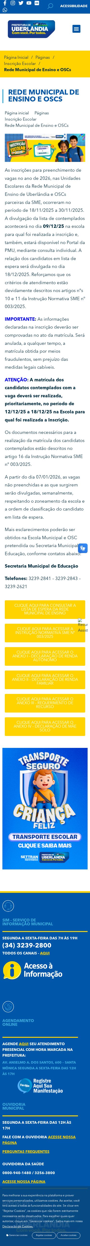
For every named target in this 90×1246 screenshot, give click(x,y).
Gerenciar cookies (18, 1235)
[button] (76, 29)
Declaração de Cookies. (17, 1226)
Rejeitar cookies (44, 1235)
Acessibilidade (74, 6)
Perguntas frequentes (25, 1152)
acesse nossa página (23, 1182)
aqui (45, 953)
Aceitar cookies (68, 1235)
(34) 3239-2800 (26, 946)
